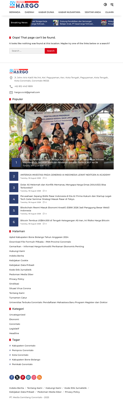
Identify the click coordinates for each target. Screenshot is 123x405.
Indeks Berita (16, 255)
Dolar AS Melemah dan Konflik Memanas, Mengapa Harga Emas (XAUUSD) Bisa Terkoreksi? (63, 186)
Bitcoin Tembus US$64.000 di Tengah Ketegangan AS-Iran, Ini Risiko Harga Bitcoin (65, 220)
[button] (105, 4)
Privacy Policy (16, 279)
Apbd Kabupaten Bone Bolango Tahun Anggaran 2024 (38, 237)
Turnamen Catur (18, 297)
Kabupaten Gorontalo (23, 345)
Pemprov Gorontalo (22, 350)
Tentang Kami (16, 293)
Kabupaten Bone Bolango (26, 359)
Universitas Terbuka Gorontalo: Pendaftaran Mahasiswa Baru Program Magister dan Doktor (58, 302)
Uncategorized (17, 314)
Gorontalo (14, 324)
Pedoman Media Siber (21, 274)
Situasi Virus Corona (20, 288)
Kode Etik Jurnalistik (20, 269)
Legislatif (14, 328)
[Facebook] (11, 377)
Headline (14, 333)
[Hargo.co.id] (24, 4)
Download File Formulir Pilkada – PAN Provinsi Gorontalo (40, 241)
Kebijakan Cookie (18, 260)
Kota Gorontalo (20, 355)
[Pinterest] (22, 377)
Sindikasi (14, 283)
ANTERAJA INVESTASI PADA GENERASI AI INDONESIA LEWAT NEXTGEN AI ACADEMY (65, 174)
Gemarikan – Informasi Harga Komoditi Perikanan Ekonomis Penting (46, 246)
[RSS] (39, 377)
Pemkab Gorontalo (22, 364)
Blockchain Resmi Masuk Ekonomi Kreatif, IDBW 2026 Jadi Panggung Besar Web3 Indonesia (64, 209)
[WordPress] (28, 377)
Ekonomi (14, 319)
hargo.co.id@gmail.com (27, 92)
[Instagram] (34, 377)
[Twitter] (17, 377)
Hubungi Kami (17, 251)
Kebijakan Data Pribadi (21, 265)
